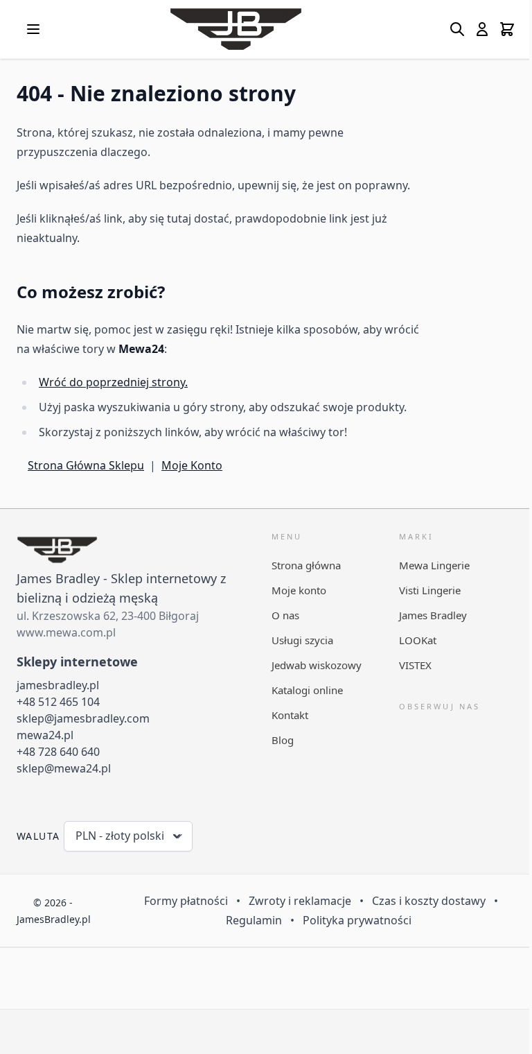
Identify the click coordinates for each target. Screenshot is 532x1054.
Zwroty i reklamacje (300, 900)
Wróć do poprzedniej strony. (113, 382)
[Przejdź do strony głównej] (235, 29)
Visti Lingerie (430, 590)
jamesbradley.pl (58, 685)
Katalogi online (307, 690)
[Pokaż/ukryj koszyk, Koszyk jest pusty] (507, 29)
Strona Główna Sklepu (86, 465)
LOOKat (417, 640)
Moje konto (299, 590)
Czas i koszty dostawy (429, 900)
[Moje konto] (482, 29)
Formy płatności (186, 900)
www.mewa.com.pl (66, 632)
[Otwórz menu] (33, 29)
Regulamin (254, 920)
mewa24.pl (45, 735)
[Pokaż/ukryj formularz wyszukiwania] (457, 29)
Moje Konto (191, 465)
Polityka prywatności (357, 920)
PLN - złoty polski (120, 835)
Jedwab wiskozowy (317, 665)
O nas (285, 615)
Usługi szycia (302, 640)
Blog (283, 740)
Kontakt (290, 715)
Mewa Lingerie (434, 565)
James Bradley (433, 615)
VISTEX (415, 665)
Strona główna (306, 565)
